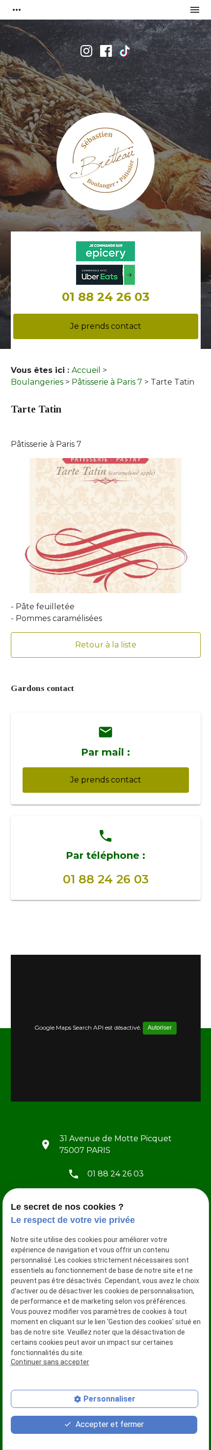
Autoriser (160, 1027)
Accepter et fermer (109, 1424)
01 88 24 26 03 (106, 297)
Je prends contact (105, 326)
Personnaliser (109, 1399)
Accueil (86, 370)
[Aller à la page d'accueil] (105, 163)
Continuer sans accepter (50, 1362)
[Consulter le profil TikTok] (125, 51)
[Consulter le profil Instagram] (86, 51)
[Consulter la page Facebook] (106, 51)
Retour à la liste (105, 644)
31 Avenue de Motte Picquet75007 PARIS (115, 1144)
